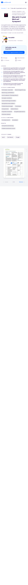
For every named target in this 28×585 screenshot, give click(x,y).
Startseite (3, 8)
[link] (6, 2)
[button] (26, 2)
